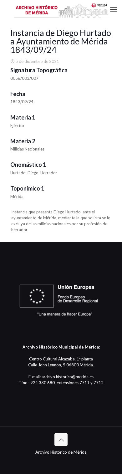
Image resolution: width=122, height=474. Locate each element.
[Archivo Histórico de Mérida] (61, 9)
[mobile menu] (113, 9)
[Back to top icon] (61, 439)
